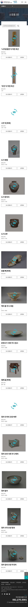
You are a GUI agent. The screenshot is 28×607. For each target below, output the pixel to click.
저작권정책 (18, 582)
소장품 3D (3, 6)
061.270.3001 (19, 599)
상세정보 (22, 57)
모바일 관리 (7, 584)
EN (25, 2)
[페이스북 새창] (2, 594)
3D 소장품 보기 (9, 57)
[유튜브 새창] (7, 594)
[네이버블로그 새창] (5, 594)
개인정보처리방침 (5, 582)
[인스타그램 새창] (9, 594)
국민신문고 (12, 582)
